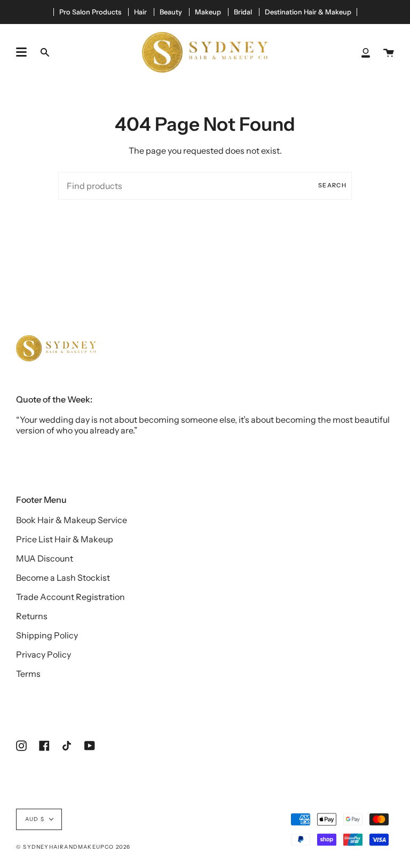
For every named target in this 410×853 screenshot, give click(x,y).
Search (332, 185)
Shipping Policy (47, 635)
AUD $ (34, 819)
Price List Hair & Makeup (64, 539)
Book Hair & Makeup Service (71, 520)
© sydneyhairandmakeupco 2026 (73, 846)
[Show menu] (21, 52)
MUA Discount (44, 558)
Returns (32, 616)
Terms (28, 673)
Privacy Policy (43, 654)
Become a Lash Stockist (63, 577)
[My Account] (365, 52)
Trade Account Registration (70, 596)
